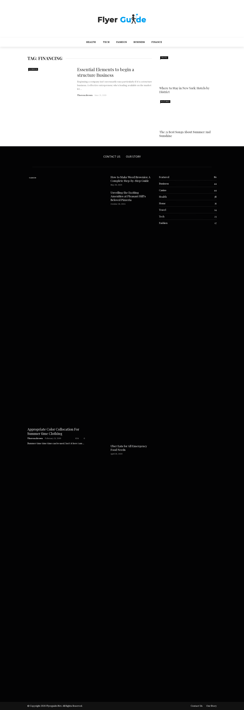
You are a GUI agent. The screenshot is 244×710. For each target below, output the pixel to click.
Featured (165, 101)
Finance (156, 42)
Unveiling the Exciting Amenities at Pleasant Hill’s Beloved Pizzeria (128, 196)
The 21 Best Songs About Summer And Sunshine (185, 134)
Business (139, 42)
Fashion (121, 42)
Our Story (133, 156)
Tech (106, 42)
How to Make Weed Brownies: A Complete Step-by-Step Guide (130, 179)
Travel (164, 58)
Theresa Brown (85, 95)
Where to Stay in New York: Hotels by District (184, 90)
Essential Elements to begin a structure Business (105, 72)
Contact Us (111, 156)
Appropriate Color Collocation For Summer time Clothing (53, 431)
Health (91, 42)
